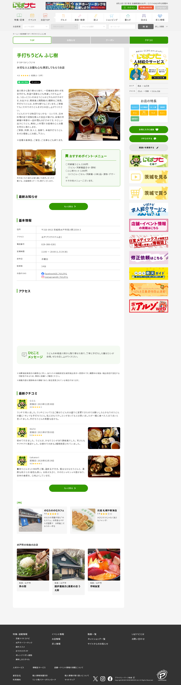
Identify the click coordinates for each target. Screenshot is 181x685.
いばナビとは (138, 634)
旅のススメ (20, 646)
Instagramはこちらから (56, 276)
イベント (32, 19)
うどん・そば (156, 91)
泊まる (144, 19)
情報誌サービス (39, 667)
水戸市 (146, 86)
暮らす (128, 19)
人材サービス (18, 667)
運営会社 (17, 675)
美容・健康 (80, 19)
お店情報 (56, 638)
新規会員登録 (146, 7)
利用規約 (17, 679)
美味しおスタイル (23, 659)
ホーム (15, 34)
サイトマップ (70, 679)
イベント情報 (58, 634)
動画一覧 (92, 634)
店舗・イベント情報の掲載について (68, 667)
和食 (147, 91)
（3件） (40, 75)
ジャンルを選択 (88, 26)
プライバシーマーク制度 (123, 677)
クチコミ (149, 40)
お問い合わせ (138, 638)
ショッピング (112, 19)
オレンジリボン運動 (24, 655)
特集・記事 (19, 19)
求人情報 (160, 19)
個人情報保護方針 (40, 675)
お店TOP (45, 19)
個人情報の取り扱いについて (77, 675)
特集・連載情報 (20, 634)
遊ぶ (96, 19)
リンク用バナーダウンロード (44, 679)
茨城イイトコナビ (23, 638)
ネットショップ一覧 (96, 638)
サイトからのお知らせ (98, 643)
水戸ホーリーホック (24, 642)
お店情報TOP (25, 34)
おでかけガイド (22, 651)
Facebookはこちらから (56, 273)
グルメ (64, 19)
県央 (139, 86)
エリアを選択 (29, 26)
